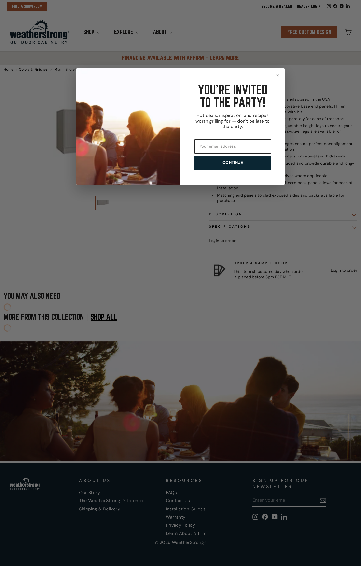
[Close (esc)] (277, 75)
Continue (232, 162)
